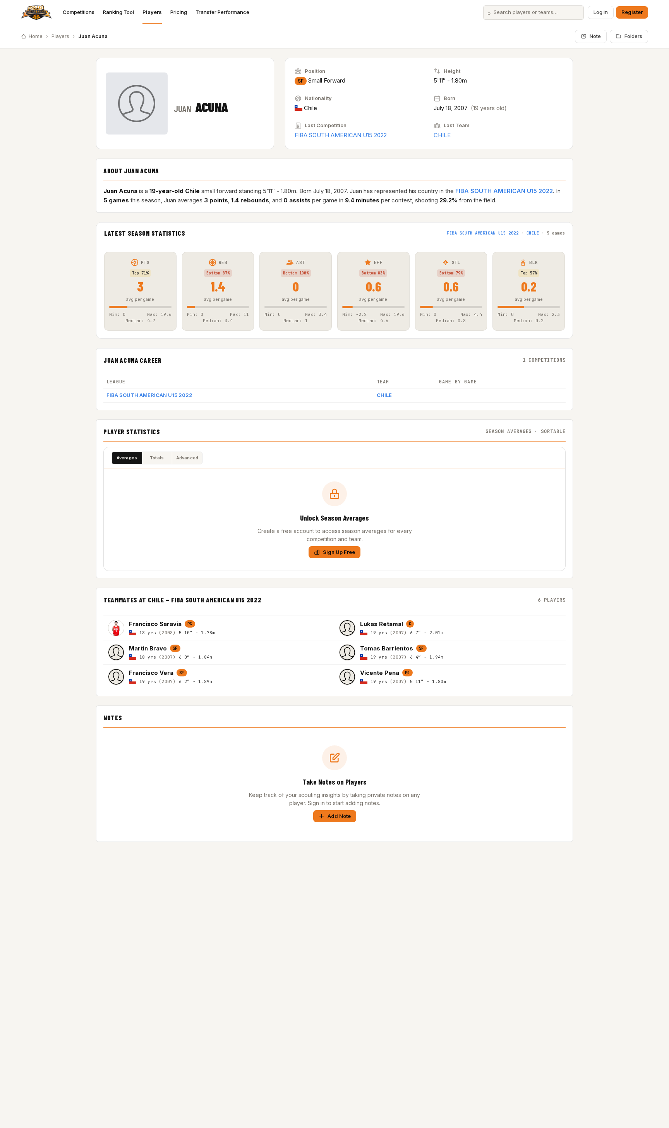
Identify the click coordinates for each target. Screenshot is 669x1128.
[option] (218, 628)
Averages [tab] (127, 458)
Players (152, 12)
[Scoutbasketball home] (36, 12)
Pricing (178, 12)
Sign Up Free (339, 552)
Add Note (339, 816)
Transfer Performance (222, 12)
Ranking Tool (118, 12)
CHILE (442, 135)
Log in (601, 12)
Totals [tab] (157, 458)
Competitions (78, 12)
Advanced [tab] (187, 458)
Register (632, 12)
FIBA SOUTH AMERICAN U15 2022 (341, 135)
